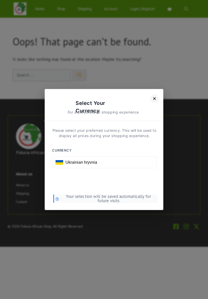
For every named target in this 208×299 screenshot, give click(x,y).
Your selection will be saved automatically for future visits (108, 198)
